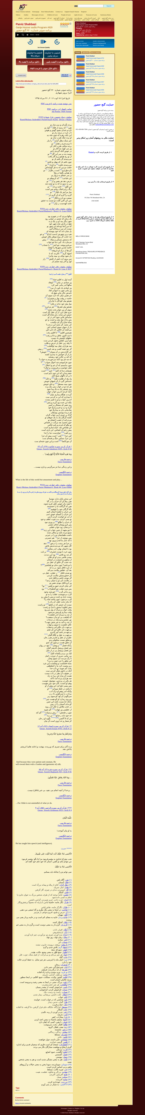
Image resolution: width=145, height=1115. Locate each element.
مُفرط (64, 970)
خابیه (65, 917)
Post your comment (81, 43)
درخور (64, 1029)
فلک (67, 882)
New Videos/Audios (47, 12)
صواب (64, 992)
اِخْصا (65, 1019)
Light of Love (78, 15)
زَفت (65, 982)
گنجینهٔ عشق (68, 20)
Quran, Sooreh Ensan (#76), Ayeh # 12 (56, 728)
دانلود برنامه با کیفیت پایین (57, 62)
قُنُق (65, 915)
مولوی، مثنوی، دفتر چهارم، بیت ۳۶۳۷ (56, 267)
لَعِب (65, 1014)
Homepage (35, 12)
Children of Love (52, 15)
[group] (27, 34)
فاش (66, 892)
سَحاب (64, 942)
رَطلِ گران (64, 885)
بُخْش (65, 950)
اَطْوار (65, 952)
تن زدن (64, 1082)
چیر (65, 1069)
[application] (43, 34)
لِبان (65, 967)
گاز (67, 890)
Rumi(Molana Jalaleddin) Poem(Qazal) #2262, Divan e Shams (46, 119)
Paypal (91, 152)
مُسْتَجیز (64, 1039)
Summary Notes (105, 15)
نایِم (65, 1000)
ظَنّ (65, 1002)
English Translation (64, 474)
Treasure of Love (91, 15)
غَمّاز (65, 922)
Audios (26, 15)
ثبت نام (49, 18)
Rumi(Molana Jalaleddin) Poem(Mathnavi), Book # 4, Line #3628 (44, 211)
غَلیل (65, 1059)
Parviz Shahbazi (81, 23)
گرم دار (64, 925)
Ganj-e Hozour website (23, 12)
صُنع (65, 1074)
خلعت (66, 895)
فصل (65, 1054)
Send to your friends (98, 45)
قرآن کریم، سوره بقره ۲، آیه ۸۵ (55, 769)
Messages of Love (38, 15)
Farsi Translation (65, 462)
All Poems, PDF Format (62, 111)
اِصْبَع (65, 1052)
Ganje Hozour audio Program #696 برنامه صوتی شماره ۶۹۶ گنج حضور (95, 91)
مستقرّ (64, 1007)
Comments (63, 26)
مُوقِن (65, 1022)
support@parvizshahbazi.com (104, 124)
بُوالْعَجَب (63, 985)
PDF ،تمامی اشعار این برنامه (59, 109)
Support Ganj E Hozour (72, 12)
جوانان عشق (85, 20)
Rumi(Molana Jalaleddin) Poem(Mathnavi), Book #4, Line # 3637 (44, 269)
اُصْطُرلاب (63, 1044)
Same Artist (86, 52)
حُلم (65, 997)
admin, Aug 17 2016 (91, 35)
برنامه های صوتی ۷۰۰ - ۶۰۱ (83, 31)
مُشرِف (64, 1034)
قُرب (65, 1049)
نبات (65, 957)
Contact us (59, 12)
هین (67, 880)
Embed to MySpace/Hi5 (99, 43)
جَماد (65, 955)
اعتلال (64, 995)
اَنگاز (65, 930)
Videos (18, 15)
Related (77, 52)
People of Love (66, 15)
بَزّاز (65, 932)
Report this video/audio (82, 45)
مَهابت (64, 1072)
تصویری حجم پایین (40, 18)
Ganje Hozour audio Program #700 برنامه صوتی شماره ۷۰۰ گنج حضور (95, 59)
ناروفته (64, 945)
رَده (65, 1027)
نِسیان (64, 990)
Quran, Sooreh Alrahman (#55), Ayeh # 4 (55, 810)
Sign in (17, 1103)
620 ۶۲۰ (18, 1090)
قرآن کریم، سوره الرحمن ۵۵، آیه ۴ (53, 808)
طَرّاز (65, 907)
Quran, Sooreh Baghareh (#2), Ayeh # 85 (55, 772)
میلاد (65, 937)
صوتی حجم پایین (28, 18)
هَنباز (67, 887)
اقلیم (65, 977)
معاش (64, 1032)
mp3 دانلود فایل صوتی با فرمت (43, 68)
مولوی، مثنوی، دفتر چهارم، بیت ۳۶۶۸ (56, 485)
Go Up (82, 1108)
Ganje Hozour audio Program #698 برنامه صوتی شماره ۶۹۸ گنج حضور (95, 75)
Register (84, 12)
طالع (65, 1024)
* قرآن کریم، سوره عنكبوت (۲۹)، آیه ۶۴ (55, 446)
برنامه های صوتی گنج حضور (83, 30)
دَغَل (65, 1005)
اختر (65, 940)
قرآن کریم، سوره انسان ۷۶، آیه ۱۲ (54, 726)
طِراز (66, 902)
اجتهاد (65, 947)
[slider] (56, 35)
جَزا (66, 1017)
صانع (65, 1079)
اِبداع (65, 935)
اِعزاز (66, 900)
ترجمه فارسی (66, 459)
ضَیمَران (64, 965)
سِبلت (64, 1077)
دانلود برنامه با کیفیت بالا (29, 62)
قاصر (65, 1037)
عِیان (65, 1010)
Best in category (95, 52)
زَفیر (65, 1012)
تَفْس (65, 1042)
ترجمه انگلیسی (65, 472)
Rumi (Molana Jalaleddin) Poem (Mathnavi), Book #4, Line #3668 (44, 487)
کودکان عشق (95, 20)
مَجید (65, 975)
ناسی (65, 987)
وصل (65, 1057)
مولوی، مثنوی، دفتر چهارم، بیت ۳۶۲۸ (56, 209)
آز (66, 912)
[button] (17, 34)
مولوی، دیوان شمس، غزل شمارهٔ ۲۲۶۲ (55, 117)
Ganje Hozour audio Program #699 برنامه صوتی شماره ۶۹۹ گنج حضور (95, 67)
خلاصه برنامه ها (59, 20)
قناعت (64, 910)
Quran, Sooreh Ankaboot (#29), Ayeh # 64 (54, 449)
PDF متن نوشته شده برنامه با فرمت (56, 104)
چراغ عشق (77, 20)
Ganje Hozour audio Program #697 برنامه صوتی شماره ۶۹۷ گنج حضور (95, 83)
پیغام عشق (106, 20)
